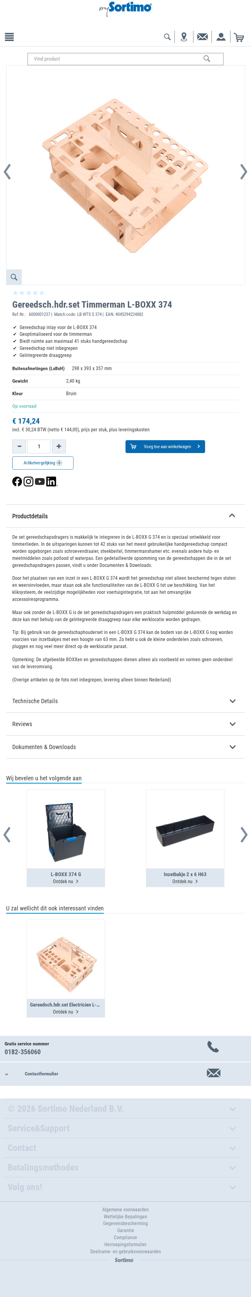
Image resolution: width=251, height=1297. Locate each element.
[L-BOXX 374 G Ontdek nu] (66, 814)
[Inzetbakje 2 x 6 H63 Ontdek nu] (185, 814)
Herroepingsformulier (125, 1244)
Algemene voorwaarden (125, 1210)
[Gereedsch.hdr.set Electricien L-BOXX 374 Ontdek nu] (66, 944)
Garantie (125, 1230)
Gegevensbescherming (125, 1223)
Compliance (125, 1237)
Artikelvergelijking (40, 463)
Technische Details (35, 701)
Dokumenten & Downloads (44, 747)
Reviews (22, 724)
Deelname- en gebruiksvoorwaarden (125, 1251)
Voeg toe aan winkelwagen (167, 446)
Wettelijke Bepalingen (125, 1217)
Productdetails (30, 516)
